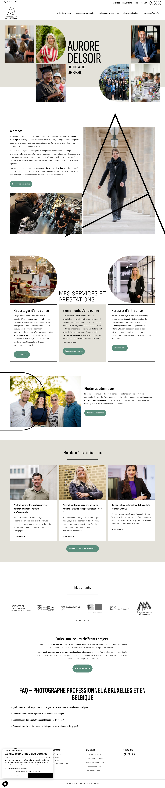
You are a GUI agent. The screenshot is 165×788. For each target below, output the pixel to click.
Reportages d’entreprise (94, 758)
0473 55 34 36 (12, 2)
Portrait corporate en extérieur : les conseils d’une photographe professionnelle (30, 508)
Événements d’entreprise (95, 763)
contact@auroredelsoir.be (58, 763)
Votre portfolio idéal (93, 771)
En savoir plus (18, 536)
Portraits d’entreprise (93, 754)
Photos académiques (93, 767)
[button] (7, 503)
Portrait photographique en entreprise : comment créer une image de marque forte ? (82, 508)
